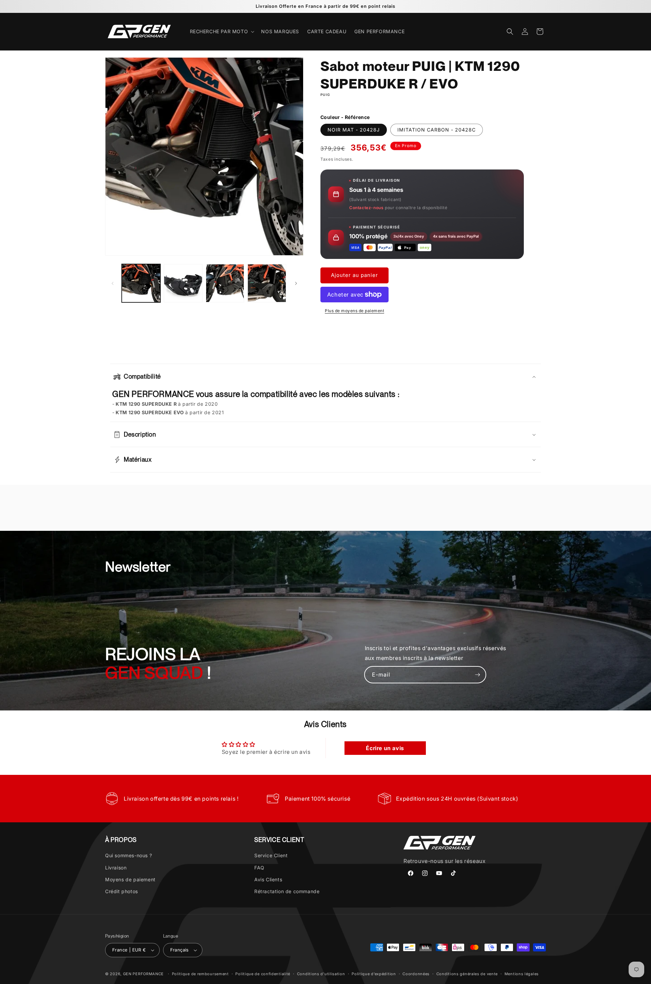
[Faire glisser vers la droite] (296, 283)
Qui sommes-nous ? (128, 855)
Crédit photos (121, 891)
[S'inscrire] (477, 675)
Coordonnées (416, 973)
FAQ (259, 867)
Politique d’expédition (374, 973)
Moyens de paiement (130, 879)
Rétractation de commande (286, 891)
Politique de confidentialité (262, 973)
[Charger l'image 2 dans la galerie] (183, 283)
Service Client (271, 855)
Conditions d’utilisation (321, 973)
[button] (221, 31)
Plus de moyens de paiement (354, 310)
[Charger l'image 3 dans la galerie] (225, 283)
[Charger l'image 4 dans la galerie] (267, 283)
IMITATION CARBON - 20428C (436, 130)
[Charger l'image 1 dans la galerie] (141, 283)
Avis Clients (268, 879)
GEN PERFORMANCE (143, 973)
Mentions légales (522, 973)
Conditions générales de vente (467, 973)
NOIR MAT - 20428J (354, 130)
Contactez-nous (366, 207)
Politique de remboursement (200, 973)
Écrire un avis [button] (385, 748)
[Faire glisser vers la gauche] (112, 283)
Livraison (115, 867)
